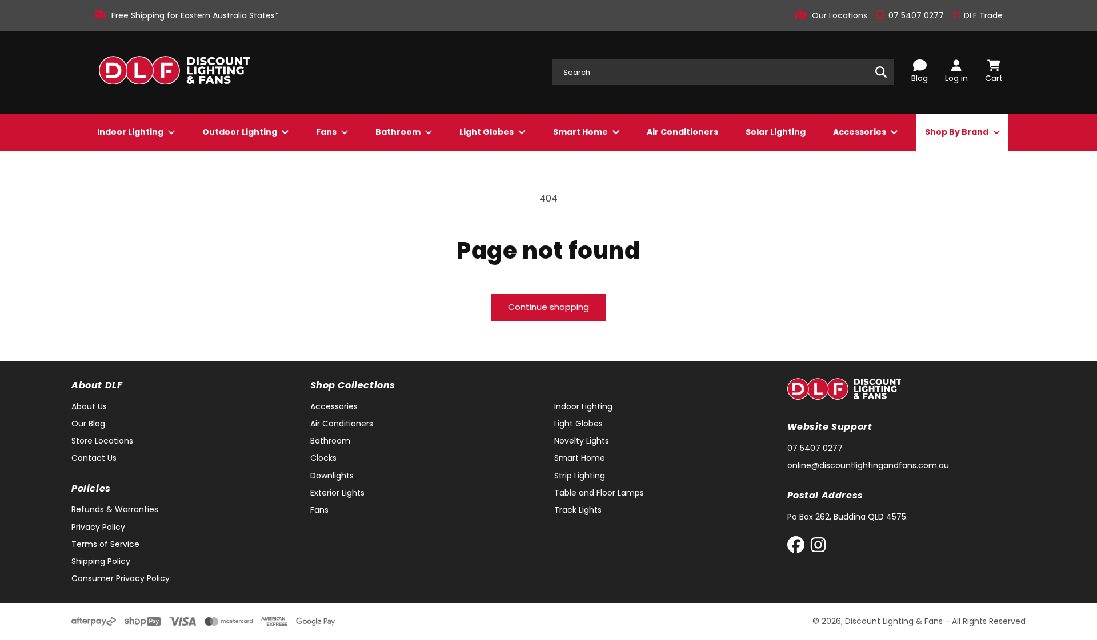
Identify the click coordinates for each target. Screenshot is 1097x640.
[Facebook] (798, 547)
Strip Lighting (579, 475)
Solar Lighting (776, 132)
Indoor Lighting (131, 132)
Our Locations (841, 15)
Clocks (323, 458)
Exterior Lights (337, 492)
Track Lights (578, 510)
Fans (327, 132)
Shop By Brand (957, 132)
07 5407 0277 (917, 15)
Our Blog (88, 423)
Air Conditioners (682, 132)
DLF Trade (982, 15)
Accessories (860, 132)
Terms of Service (105, 544)
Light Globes (487, 132)
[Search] (881, 71)
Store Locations (102, 440)
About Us (89, 406)
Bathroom (398, 132)
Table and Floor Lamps (599, 492)
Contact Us (94, 458)
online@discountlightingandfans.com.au (868, 465)
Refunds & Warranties (114, 509)
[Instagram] (818, 547)
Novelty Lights (581, 440)
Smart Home (581, 132)
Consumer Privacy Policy (120, 578)
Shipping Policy (100, 561)
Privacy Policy (98, 527)
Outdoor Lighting (240, 132)
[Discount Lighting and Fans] (174, 72)
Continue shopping (548, 307)
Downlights (332, 475)
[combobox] (723, 72)
